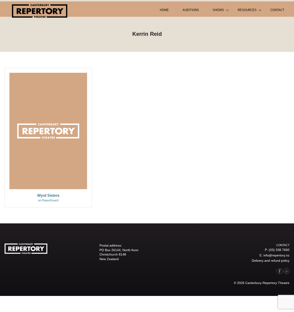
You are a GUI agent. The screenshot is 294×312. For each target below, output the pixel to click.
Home (164, 10)
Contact (277, 10)
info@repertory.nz (276, 255)
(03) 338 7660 (279, 250)
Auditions (191, 10)
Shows (218, 10)
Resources (247, 10)
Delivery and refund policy (270, 260)
